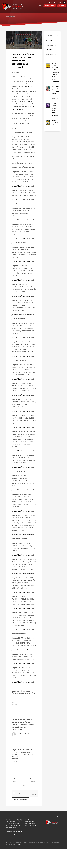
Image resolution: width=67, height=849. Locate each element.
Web (31, 779)
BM (31, 45)
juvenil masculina (27, 101)
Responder (34, 732)
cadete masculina (29, 104)
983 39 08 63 (19, 831)
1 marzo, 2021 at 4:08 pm (22, 734)
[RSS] (60, 2)
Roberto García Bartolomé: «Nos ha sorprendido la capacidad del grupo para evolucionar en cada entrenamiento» (56, 72)
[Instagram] (52, 2)
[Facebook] (57, 2)
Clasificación (30, 156)
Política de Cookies (30, 823)
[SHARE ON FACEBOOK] (16, 702)
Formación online (21, 733)
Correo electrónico (24, 780)
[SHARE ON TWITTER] (13, 702)
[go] (57, 35)
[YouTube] (49, 2)
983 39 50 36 (11, 831)
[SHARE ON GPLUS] (19, 702)
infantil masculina (29, 106)
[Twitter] (54, 2)
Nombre (14, 779)
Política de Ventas (29, 821)
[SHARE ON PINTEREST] (13, 704)
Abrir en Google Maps (13, 823)
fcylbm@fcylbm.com (15, 835)
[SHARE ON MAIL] (16, 704)
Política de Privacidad (30, 825)
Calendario (15, 159)
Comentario (15, 758)
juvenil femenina (17, 104)
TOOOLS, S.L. (18, 844)
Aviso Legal (28, 819)
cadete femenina (17, 106)
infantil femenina (17, 109)
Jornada (22, 156)
